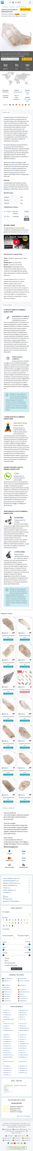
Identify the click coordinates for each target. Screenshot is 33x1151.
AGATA (6, 1010)
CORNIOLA (22, 1026)
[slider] (3, 944)
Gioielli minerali (9, 890)
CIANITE (6, 1026)
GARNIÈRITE (8, 1041)
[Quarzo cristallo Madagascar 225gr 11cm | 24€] (24, 705)
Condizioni (5, 1123)
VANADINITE (23, 1070)
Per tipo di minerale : (8, 935)
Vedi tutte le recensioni (23, 1116)
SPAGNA (23, 985)
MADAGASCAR (25, 991)
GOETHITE (7, 1043)
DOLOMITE (23, 1034)
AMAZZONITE (23, 1010)
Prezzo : (5, 942)
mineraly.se (27, 1140)
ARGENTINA (23, 978)
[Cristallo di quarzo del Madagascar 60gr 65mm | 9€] (8, 732)
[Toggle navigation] (30, 2)
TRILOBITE (7, 1074)
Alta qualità (7, 899)
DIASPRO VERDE (9, 1030)
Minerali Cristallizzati (11, 883)
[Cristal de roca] (20, 104)
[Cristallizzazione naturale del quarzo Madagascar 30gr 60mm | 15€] (24, 624)
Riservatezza (24, 1123)
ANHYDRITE (23, 1014)
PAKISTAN (7, 996)
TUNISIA (7, 998)
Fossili (6, 888)
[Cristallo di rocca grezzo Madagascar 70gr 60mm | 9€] (24, 651)
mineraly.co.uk (21, 1135)
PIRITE (21, 1050)
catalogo (5, 6)
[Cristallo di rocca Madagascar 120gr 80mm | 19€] (24, 732)
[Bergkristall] (16, 104)
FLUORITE (22, 1039)
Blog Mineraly (7, 1129)
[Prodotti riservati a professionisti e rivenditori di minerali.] (30, 687)
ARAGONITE (7, 1072)
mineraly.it (17, 1138)
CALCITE (22, 1019)
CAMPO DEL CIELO (9, 1023)
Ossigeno (9, 211)
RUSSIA (22, 996)
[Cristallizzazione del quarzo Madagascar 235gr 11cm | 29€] (8, 624)
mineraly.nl (7, 1140)
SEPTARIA (7, 1066)
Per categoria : (6, 912)
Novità (5, 897)
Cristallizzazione (21, 6)
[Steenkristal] (23, 104)
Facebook (16, 1129)
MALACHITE (23, 1046)
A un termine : (6, 929)
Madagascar (16, 99)
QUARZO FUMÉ (8, 1054)
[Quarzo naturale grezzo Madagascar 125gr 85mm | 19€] (24, 759)
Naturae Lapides (23, 232)
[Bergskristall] (29, 104)
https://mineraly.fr (17, 1132)
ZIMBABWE (23, 1000)
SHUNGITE (23, 1066)
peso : (4, 947)
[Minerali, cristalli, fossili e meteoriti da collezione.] (2, 2)
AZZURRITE (23, 1072)
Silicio (8, 216)
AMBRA (6, 1012)
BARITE (22, 1017)
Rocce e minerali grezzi (11, 878)
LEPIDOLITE (7, 1046)
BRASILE (7, 980)
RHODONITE (23, 1057)
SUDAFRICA (7, 1000)
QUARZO (22, 1052)
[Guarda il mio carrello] (15, 2)
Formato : (5, 953)
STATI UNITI (23, 998)
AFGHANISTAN (8, 978)
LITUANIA (23, 989)
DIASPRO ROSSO (24, 1028)
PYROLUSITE (8, 1052)
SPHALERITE (23, 1068)
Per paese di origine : (23, 935)
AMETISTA (22, 1012)
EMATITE (7, 1037)
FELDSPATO (7, 1039)
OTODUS (7, 1050)
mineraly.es (27, 1138)
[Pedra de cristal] (26, 104)
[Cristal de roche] (10, 104)
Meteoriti (7, 892)
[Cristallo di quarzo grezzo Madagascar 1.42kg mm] (24, 678)
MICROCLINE (8, 1048)
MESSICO (7, 994)
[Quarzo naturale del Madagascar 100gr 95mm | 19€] (8, 705)
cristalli (12, 6)
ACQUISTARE (25, 9)
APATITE (7, 1017)
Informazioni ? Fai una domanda (10, 59)
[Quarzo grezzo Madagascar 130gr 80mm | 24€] (8, 651)
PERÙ (22, 994)
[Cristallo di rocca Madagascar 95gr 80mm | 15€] (8, 786)
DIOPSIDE (7, 1034)
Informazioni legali (14, 1123)
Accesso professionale (24, 1125)
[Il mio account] (13, 2)
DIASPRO (7, 1028)
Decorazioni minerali (11, 881)
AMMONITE (7, 1014)
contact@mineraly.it (19, 1131)
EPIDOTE (22, 1037)
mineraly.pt (17, 1140)
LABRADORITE (24, 1043)
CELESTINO (23, 1023)
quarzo (5, 633)
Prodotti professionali (11, 901)
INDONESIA (8, 989)
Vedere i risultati (16, 969)
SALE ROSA (23, 1061)
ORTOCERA (22, 1048)
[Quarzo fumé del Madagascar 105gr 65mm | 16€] (24, 786)
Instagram (24, 1129)
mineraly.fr (10, 1135)
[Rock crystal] (13, 104)
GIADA (21, 1041)
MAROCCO (8, 991)
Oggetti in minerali (10, 885)
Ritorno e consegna (12, 1125)
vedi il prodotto (8, 639)
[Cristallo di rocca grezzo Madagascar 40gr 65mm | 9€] (8, 678)
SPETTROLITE (8, 1068)
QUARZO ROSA (23, 1054)
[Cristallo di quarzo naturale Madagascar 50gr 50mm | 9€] (8, 759)
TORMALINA (7, 1070)
